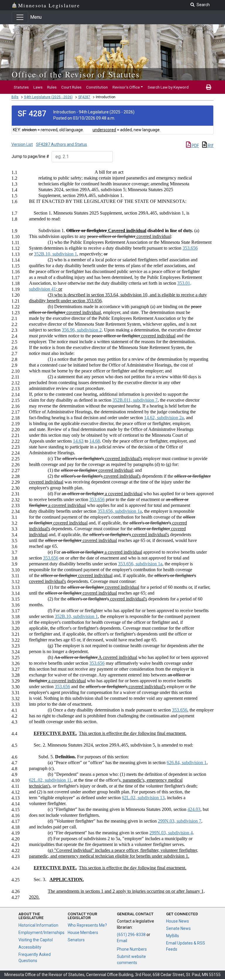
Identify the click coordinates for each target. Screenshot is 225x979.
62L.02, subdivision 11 (50, 780)
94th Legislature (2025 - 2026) (48, 97)
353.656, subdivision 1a (120, 511)
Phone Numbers (132, 949)
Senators (76, 939)
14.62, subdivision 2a (164, 417)
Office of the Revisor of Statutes (76, 74)
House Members (83, 932)
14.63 (78, 440)
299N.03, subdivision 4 (171, 832)
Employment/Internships (41, 932)
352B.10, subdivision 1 (55, 253)
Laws (37, 87)
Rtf (210, 145)
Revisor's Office (126, 87)
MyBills (172, 935)
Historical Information (38, 925)
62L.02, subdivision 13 (143, 797)
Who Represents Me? (87, 925)
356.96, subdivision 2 (82, 329)
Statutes (21, 87)
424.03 (194, 809)
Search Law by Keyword (168, 87)
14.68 (94, 440)
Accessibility (29, 947)
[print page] (209, 87)
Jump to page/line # (30, 156)
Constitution (97, 87)
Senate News (178, 928)
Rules (52, 87)
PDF (195, 145)
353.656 (190, 248)
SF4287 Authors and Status (61, 144)
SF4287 (84, 97)
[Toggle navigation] (20, 17)
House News (177, 921)
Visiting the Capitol (35, 939)
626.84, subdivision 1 (187, 762)
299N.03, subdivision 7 (179, 821)
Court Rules (71, 87)
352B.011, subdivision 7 (135, 400)
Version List (22, 144)
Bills (14, 97)
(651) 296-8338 (131, 934)
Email (122, 940)
